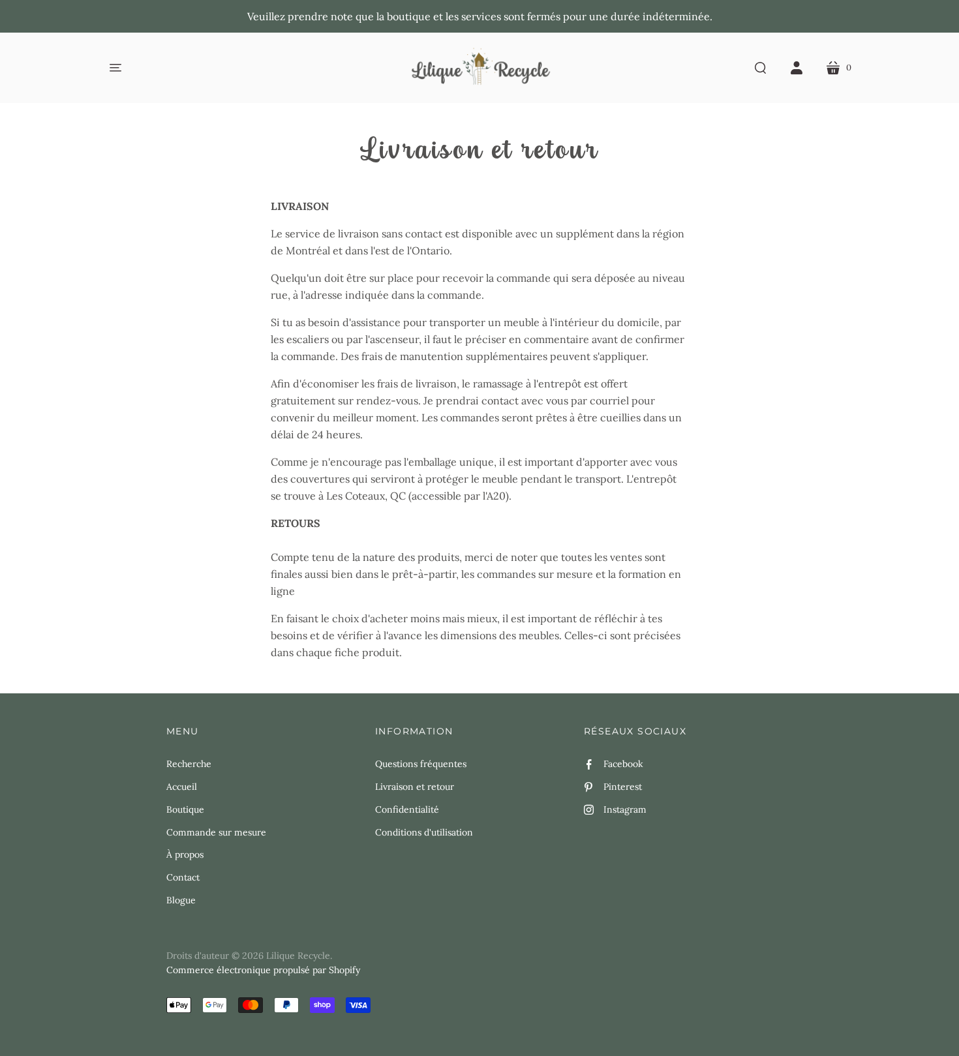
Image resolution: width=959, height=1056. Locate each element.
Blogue (181, 900)
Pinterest (622, 786)
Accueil (181, 786)
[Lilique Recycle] (479, 68)
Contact (183, 877)
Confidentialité (407, 809)
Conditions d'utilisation (424, 832)
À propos (185, 854)
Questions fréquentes (420, 764)
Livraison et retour (414, 786)
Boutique (185, 809)
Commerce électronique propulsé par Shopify (263, 970)
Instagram (625, 809)
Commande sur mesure (216, 832)
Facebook (623, 764)
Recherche (188, 764)
